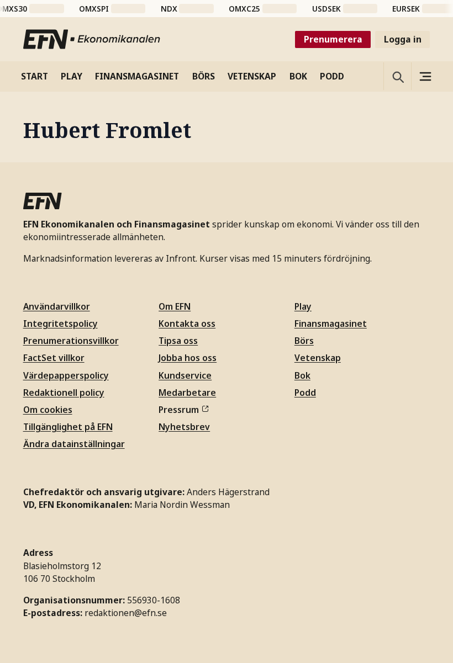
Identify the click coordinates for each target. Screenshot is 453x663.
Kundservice (185, 375)
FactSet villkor (54, 358)
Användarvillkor (56, 306)
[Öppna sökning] (397, 76)
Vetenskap (317, 358)
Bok (302, 375)
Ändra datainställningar (74, 444)
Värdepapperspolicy (66, 375)
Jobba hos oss (188, 358)
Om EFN (175, 306)
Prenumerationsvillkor (71, 341)
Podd (305, 392)
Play (303, 306)
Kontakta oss (187, 323)
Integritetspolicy (60, 323)
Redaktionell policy (63, 392)
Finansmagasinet (330, 323)
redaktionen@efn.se (126, 613)
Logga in (403, 39)
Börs (304, 341)
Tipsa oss (178, 341)
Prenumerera (333, 39)
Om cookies (47, 410)
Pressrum (179, 410)
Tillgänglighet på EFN (68, 427)
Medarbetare (187, 392)
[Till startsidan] (92, 39)
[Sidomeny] (425, 76)
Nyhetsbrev (184, 427)
